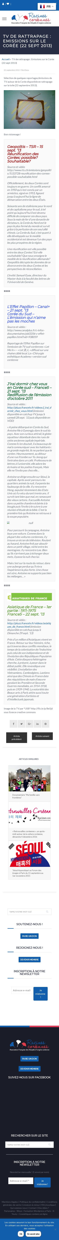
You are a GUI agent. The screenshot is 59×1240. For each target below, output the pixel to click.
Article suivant (42, 736)
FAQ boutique (48, 1205)
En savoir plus (33, 1234)
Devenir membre (29, 959)
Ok (21, 1234)
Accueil (6, 59)
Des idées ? (43, 1208)
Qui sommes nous (18, 1208)
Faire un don (29, 936)
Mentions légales (10, 1202)
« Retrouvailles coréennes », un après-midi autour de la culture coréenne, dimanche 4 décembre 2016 (28, 834)
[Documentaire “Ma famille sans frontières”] (29, 778)
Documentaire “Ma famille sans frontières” (26, 796)
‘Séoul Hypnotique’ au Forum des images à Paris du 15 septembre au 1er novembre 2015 (27, 873)
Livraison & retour (31, 1205)
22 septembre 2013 (12, 70)
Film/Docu (25, 70)
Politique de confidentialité (32, 1202)
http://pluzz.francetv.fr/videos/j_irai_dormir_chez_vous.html (29, 409)
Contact (33, 1208)
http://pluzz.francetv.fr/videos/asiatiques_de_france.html (29, 625)
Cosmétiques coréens (29, 1214)
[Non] (55, 1229)
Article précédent (17, 737)
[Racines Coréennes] (31, 18)
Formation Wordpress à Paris (37, 1211)
